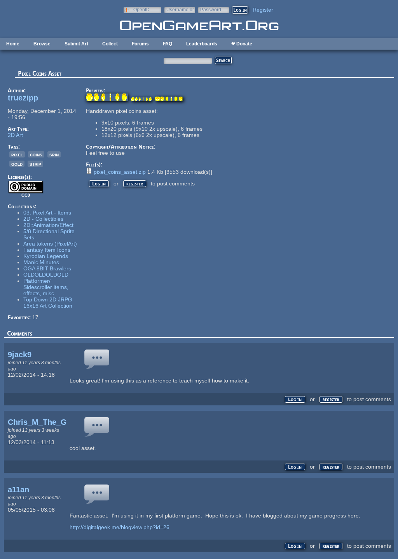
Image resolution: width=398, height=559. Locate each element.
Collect (110, 44)
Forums (140, 44)
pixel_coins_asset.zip (120, 172)
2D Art (15, 135)
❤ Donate (241, 44)
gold (17, 164)
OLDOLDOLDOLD (45, 275)
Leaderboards (201, 44)
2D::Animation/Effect (48, 225)
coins (36, 154)
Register (263, 10)
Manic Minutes (41, 262)
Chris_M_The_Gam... (46, 422)
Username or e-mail (180, 9)
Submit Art (76, 44)
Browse (42, 44)
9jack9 (19, 354)
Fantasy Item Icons (46, 250)
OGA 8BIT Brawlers (47, 268)
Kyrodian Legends (45, 256)
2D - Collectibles (43, 219)
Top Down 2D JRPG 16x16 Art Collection (47, 302)
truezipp (23, 97)
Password (210, 9)
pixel (17, 154)
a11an (18, 489)
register (134, 184)
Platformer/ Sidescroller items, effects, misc (45, 287)
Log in (99, 184)
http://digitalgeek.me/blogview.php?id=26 (119, 527)
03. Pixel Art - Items (47, 212)
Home (12, 44)
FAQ (167, 44)
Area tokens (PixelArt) (50, 244)
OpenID (141, 9)
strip (35, 164)
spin (54, 154)
